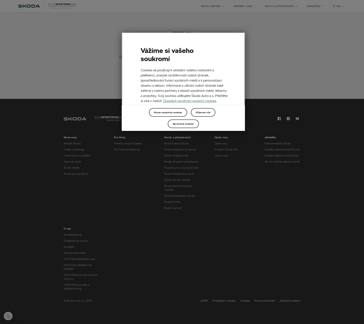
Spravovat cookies (183, 123)
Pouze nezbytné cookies (168, 112)
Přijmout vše (203, 112)
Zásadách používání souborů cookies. (190, 101)
